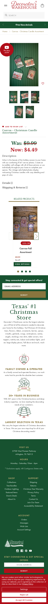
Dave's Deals (11, 495)
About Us (11, 499)
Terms (33, 495)
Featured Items (11, 492)
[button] (5, 5)
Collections (11, 482)
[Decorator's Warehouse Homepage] (24, 543)
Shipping (33, 482)
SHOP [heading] (11, 478)
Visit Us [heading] (24, 447)
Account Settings (24, 529)
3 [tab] (26, 271)
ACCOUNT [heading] (24, 515)
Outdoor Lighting (12, 489)
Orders (24, 519)
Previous (11, 236)
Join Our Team (33, 502)
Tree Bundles (12, 485)
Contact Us (33, 499)
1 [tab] (18, 271)
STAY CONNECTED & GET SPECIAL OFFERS (24, 558)
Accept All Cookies (24, 600)
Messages (24, 522)
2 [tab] (22, 271)
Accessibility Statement (33, 505)
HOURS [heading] (24, 459)
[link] (17, 551)
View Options (22, 264)
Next (36, 236)
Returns (33, 485)
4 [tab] (30, 271)
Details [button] (6, 183)
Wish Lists (24, 526)
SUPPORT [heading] (33, 478)
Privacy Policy (33, 492)
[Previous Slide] (3, 25)
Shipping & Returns (14, 187)
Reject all (24, 594)
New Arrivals (26, 24)
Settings (24, 589)
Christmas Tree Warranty (33, 489)
